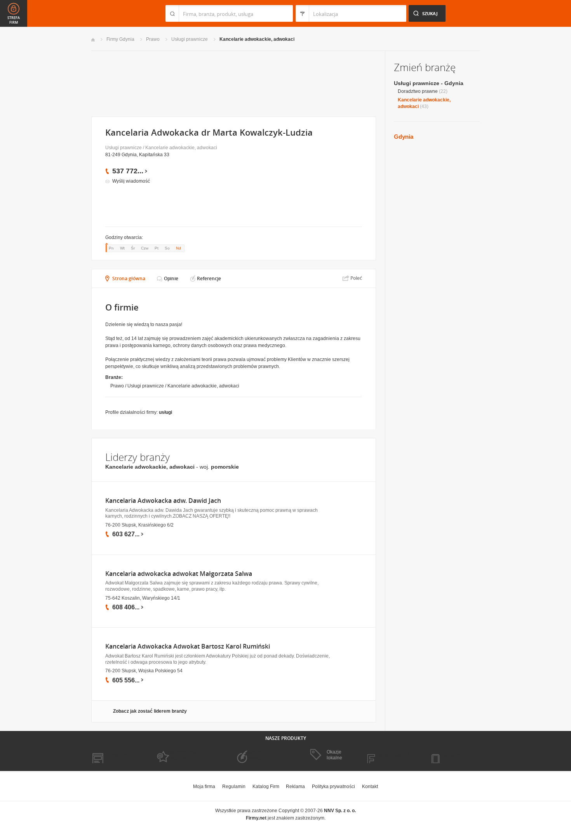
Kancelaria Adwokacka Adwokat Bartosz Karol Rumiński (187, 646)
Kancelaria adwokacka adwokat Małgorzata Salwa (178, 574)
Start (93, 40)
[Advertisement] (233, 83)
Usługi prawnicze (189, 39)
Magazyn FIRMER (390, 755)
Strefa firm (13, 20)
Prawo (153, 39)
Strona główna (128, 278)
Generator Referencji (253, 755)
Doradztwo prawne (418, 91)
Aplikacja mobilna (453, 755)
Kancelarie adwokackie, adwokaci (256, 39)
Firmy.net (114, 13)
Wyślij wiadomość (131, 181)
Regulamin (233, 786)
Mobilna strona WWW (114, 755)
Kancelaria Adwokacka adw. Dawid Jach (163, 501)
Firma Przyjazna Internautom (180, 755)
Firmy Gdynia (120, 39)
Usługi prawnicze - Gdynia (428, 83)
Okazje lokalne (334, 754)
